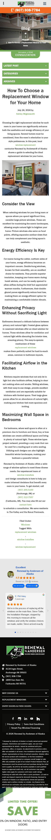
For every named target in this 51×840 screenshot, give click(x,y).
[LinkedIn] (25, 718)
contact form (25, 504)
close (48, 795)
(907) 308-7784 (27, 10)
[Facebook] (13, 718)
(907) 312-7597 (25, 497)
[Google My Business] (19, 718)
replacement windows (25, 347)
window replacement (25, 144)
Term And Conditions (34, 724)
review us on (31, 586)
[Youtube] (31, 718)
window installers (25, 474)
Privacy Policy (13, 724)
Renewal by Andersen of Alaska (30, 572)
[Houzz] (38, 718)
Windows (25, 39)
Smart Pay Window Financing (25, 728)
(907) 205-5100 (25, 489)
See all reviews (18, 586)
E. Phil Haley (20, 596)
